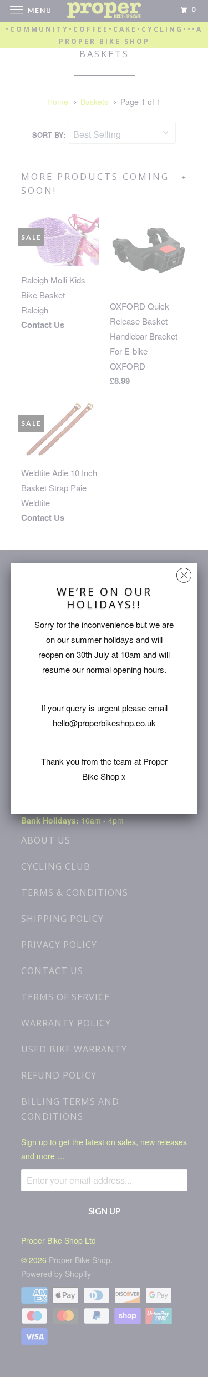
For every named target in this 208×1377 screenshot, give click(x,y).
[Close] (183, 572)
